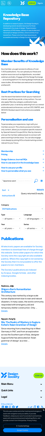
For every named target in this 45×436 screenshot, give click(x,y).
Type (3, 215)
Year (3, 224)
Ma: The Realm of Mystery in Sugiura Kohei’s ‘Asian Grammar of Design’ (20, 323)
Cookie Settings (23, 426)
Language (28, 215)
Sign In (40, 3)
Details (4, 311)
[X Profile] (17, 407)
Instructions (7, 195)
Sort (4, 190)
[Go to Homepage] (22, 3)
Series (26, 224)
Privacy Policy (32, 420)
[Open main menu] (3, 3)
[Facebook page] (13, 407)
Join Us (32, 3)
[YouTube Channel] (6, 407)
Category (5, 205)
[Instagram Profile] (10, 407)
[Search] (9, 3)
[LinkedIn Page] (2, 407)
